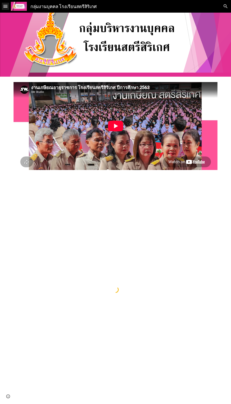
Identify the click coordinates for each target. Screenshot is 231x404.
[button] (5, 6)
